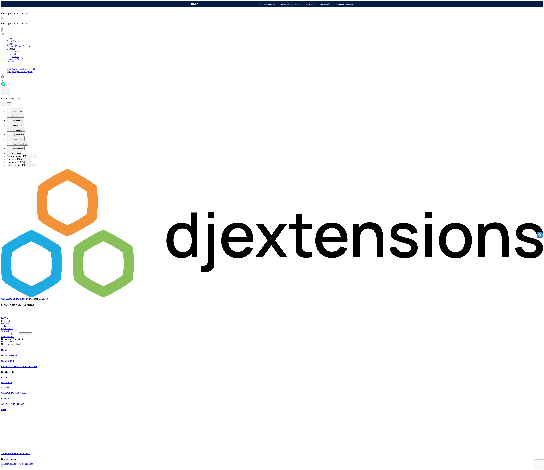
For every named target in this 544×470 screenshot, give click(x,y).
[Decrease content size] (30, 156)
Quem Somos (13, 41)
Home (9, 38)
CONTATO (6, 398)
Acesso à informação (290, 4)
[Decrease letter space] (29, 165)
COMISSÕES (8, 361)
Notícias (16, 54)
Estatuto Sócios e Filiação (18, 46)
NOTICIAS (6, 382)
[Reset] (3, 104)
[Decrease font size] (24, 159)
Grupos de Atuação (15, 59)
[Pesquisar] (5, 331)
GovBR (194, 4)
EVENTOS (6, 377)
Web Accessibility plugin (13, 299)
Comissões (11, 44)
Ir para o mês (7, 328)
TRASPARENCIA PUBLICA (15, 453)
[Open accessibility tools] (5, 91)
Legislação (325, 4)
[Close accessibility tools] (9, 104)
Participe (310, 4)
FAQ (3, 409)
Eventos (16, 51)
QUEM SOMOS (9, 355)
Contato (10, 61)
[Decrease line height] (26, 162)
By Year (4, 318)
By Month (5, 321)
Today (4, 326)
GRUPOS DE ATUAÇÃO (13, 393)
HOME (4, 350)
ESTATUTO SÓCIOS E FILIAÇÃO (19, 366)
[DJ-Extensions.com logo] (272, 296)
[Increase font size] (29, 159)
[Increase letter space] (34, 165)
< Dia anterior (7, 336)
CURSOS (5, 387)
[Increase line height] (30, 162)
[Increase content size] (35, 156)
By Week (5, 323)
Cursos (15, 56)
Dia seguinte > (7, 341)
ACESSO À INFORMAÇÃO (15, 404)
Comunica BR (269, 4)
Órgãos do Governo (344, 4)
